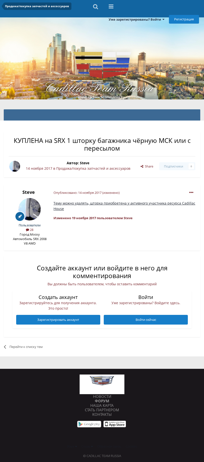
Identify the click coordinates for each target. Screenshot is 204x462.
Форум (102, 400)
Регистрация (184, 19)
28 (31, 229)
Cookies (131, 446)
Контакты (102, 414)
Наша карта (102, 405)
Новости (102, 396)
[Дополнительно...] (191, 193)
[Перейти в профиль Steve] (14, 166)
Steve (84, 163)
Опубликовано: (77, 192)
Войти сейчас (146, 319)
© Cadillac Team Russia (102, 456)
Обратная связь (109, 446)
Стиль (86, 446)
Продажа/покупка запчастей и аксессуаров (93, 168)
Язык (71, 446)
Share (148, 166)
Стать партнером (102, 409)
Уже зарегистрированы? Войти (135, 19)
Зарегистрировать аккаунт (58, 319)
